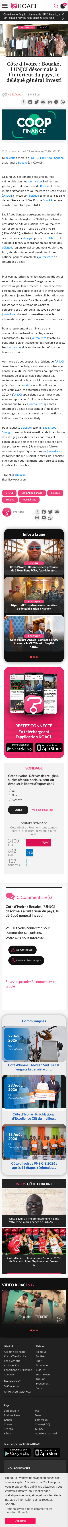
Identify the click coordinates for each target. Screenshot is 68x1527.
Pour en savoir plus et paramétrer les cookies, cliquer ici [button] (29, 1510)
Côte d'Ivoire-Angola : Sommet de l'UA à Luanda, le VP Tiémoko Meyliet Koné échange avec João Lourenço (31, 18)
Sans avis (17, 799)
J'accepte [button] (20, 1520)
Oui (14, 790)
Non (14, 795)
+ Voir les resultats (41, 809)
